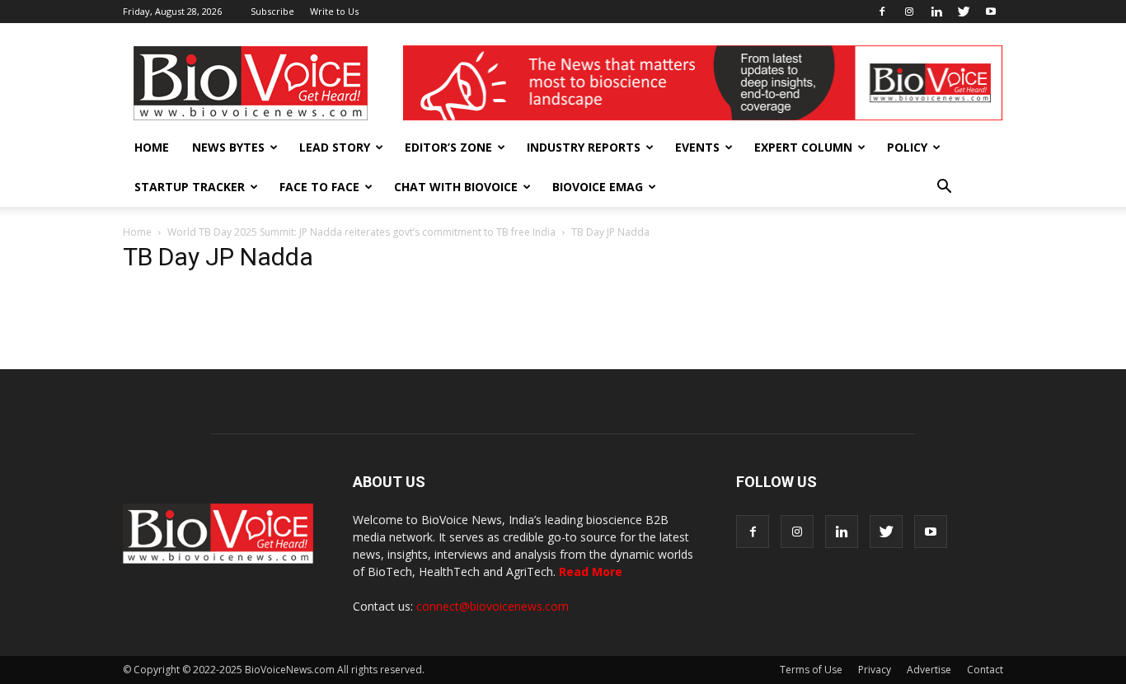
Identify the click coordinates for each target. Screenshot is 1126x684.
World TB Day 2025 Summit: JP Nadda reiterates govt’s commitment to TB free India (361, 232)
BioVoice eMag (597, 186)
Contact (985, 670)
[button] (944, 187)
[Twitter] (963, 11)
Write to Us (334, 11)
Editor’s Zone (448, 147)
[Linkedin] (936, 11)
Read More (590, 571)
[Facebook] (882, 11)
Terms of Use (811, 670)
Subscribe (272, 11)
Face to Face (319, 186)
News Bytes (228, 147)
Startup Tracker (189, 186)
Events (697, 147)
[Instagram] (909, 11)
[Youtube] (990, 11)
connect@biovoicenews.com (492, 606)
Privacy (874, 670)
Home (151, 147)
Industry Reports (583, 147)
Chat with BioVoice (456, 186)
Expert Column (803, 147)
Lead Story (334, 147)
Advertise (929, 670)
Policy (907, 147)
